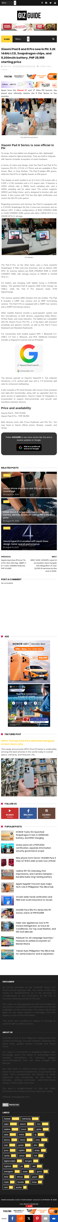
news (48, 66)
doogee (28, 1161)
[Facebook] (12, 1218)
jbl (22, 1166)
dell (33, 1166)
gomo (39, 1171)
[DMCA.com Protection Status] (11, 1105)
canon (21, 1155)
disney (20, 1177)
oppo (6, 1124)
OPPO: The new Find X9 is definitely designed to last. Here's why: (27, 742)
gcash (21, 1145)
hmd (6, 1177)
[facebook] (42, 3)
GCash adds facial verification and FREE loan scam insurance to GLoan (34, 898)
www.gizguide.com (10, 1200)
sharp (37, 1150)
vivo (39, 1124)
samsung (26, 1119)
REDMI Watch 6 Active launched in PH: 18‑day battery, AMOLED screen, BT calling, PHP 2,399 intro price (29, 515)
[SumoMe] (54, 1218)
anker (25, 1171)
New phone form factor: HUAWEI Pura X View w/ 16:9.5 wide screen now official (36, 859)
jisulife (19, 1187)
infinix (21, 1134)
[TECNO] (29, 1211)
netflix (7, 1155)
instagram (8, 1171)
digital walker (9, 1161)
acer (6, 1145)
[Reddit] (21, 1218)
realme (7, 1129)
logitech (7, 1166)
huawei (7, 1119)
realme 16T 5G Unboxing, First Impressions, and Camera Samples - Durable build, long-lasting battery (35, 873)
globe (38, 1129)
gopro (34, 1177)
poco (6, 1150)
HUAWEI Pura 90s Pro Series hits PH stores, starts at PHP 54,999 (33, 911)
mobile (42, 66)
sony (38, 1140)
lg (35, 1134)
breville (21, 1182)
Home (7, 39)
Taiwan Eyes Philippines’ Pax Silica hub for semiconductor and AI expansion (35, 952)
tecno (22, 1140)
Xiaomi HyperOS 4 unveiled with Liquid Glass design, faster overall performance (25, 542)
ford (6, 1187)
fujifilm (22, 1150)
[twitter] (51, 3)
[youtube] (55, 3)
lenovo (7, 1140)
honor (23, 1129)
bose (34, 1182)
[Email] (45, 1218)
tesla (6, 1182)
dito (35, 1145)
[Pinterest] (37, 1218)
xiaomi (4, 69)
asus (6, 1134)
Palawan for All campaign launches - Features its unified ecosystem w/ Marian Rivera (35, 940)
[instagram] (46, 3)
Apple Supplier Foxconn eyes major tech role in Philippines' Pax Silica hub (34, 885)
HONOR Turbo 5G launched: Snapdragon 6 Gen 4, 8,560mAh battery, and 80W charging (32, 835)
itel (35, 1155)
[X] (29, 1218)
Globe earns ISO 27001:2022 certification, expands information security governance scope (33, 847)
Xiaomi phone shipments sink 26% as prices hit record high (27, 490)
